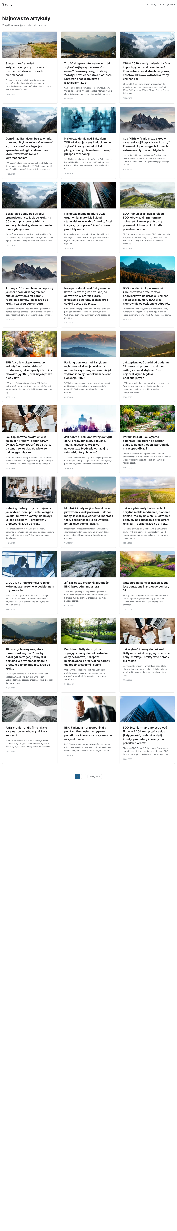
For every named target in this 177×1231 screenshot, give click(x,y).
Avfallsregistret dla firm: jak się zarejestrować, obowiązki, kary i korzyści (27, 731)
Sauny (7, 4)
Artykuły (151, 4)
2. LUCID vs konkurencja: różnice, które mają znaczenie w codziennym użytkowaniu (30, 586)
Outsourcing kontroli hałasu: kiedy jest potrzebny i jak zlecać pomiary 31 (146, 586)
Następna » (95, 776)
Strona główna (167, 4)
